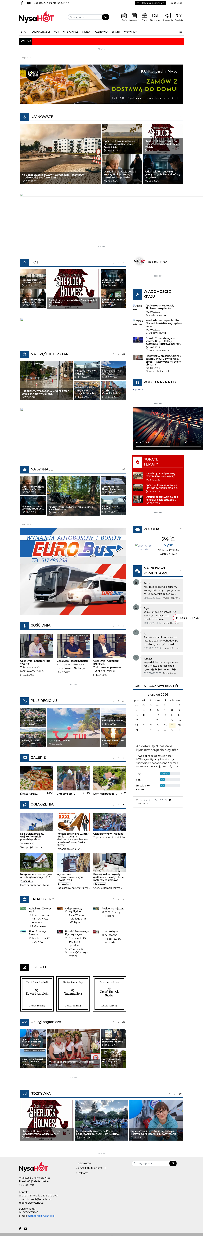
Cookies (64, 668)
